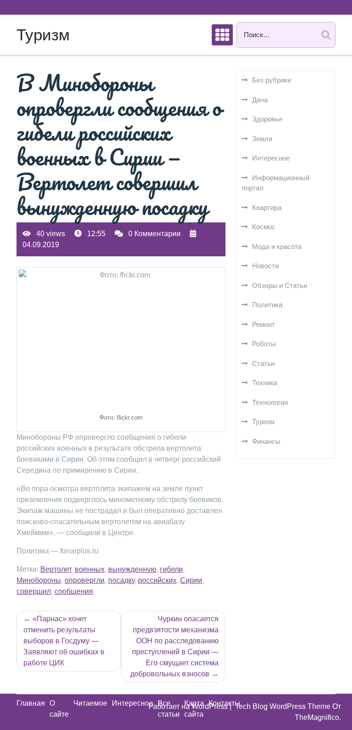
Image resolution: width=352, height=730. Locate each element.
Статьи (263, 363)
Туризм (43, 35)
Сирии (191, 580)
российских (157, 580)
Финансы (266, 441)
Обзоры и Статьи (279, 285)
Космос (263, 227)
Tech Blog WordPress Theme (283, 706)
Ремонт (263, 324)
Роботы (264, 344)
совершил (33, 591)
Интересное (271, 158)
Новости (265, 266)
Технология (270, 402)
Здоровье (267, 119)
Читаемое (90, 703)
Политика (267, 305)
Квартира (266, 207)
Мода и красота (277, 246)
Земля (262, 139)
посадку (121, 580)
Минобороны (38, 580)
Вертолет (55, 569)
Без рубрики (271, 80)
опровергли (84, 580)
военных (89, 569)
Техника (264, 383)
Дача (260, 100)
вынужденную (132, 569)
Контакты (224, 703)
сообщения (74, 591)
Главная (30, 703)
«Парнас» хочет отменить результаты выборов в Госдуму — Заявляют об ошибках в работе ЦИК (63, 641)
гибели (171, 569)
